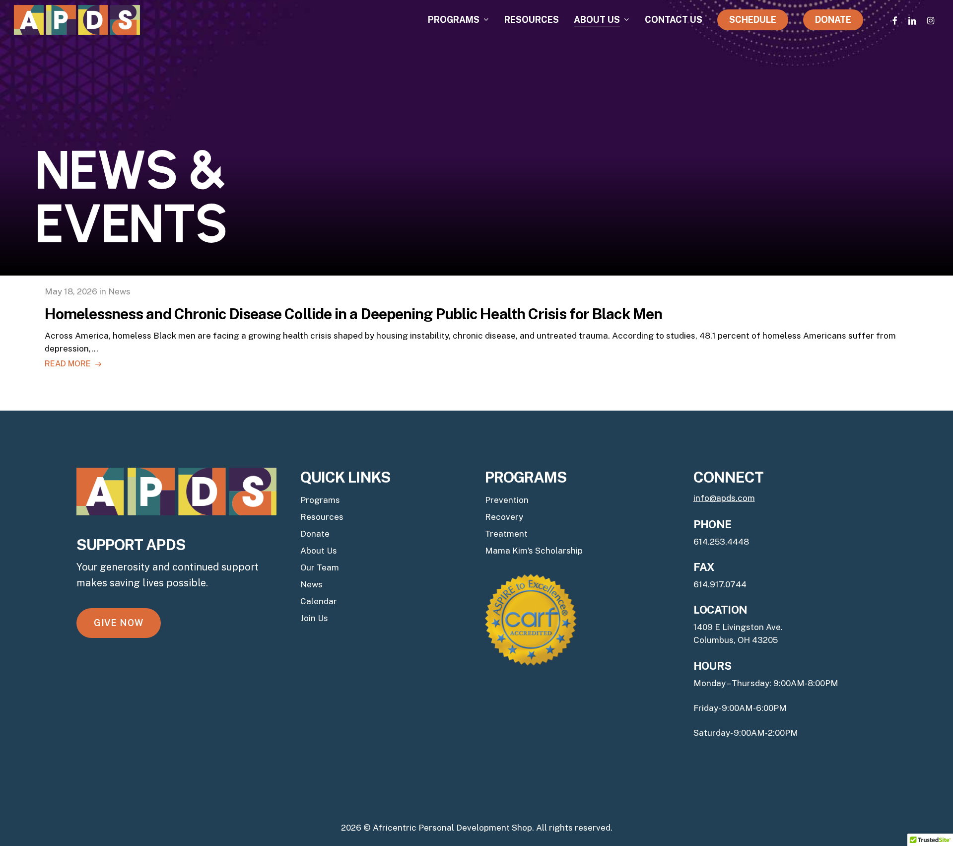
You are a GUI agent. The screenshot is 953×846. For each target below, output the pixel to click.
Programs (320, 500)
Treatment (506, 534)
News (311, 584)
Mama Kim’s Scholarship (534, 551)
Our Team (319, 567)
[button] (118, 623)
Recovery (504, 517)
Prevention (507, 500)
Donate (315, 534)
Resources (321, 517)
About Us (318, 551)
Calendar (318, 601)
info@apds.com (724, 498)
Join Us (314, 618)
